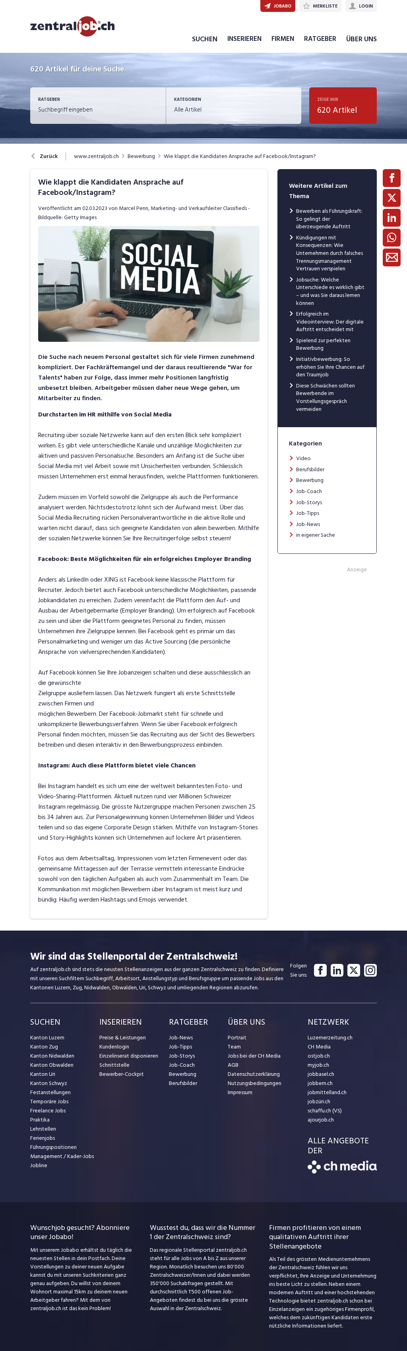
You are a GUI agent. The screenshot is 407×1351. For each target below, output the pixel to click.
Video (303, 458)
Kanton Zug (44, 1046)
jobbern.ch (320, 1083)
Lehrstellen (43, 1128)
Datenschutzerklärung (254, 1074)
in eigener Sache (315, 535)
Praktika (40, 1119)
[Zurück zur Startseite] (342, 1171)
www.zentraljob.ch (96, 156)
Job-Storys (309, 502)
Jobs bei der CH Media (254, 1055)
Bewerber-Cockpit (121, 1074)
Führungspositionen (53, 1147)
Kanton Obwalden (52, 1065)
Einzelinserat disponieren (128, 1055)
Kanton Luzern (47, 1037)
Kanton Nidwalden (52, 1055)
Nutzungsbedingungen (254, 1083)
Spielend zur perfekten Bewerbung (323, 344)
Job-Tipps (307, 513)
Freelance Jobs (48, 1110)
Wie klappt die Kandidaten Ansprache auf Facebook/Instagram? (240, 156)
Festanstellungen (50, 1092)
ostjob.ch (319, 1055)
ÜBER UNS (361, 39)
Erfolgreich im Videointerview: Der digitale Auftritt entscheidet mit (330, 321)
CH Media (319, 1046)
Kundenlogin (114, 1046)
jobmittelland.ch (327, 1092)
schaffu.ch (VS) (325, 1110)
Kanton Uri (42, 1074)
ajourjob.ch (321, 1119)
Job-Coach (309, 491)
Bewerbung (141, 156)
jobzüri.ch (319, 1101)
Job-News (308, 524)
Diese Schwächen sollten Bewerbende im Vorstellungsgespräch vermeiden (325, 397)
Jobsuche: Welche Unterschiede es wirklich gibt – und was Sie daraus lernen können (330, 291)
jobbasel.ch (321, 1074)
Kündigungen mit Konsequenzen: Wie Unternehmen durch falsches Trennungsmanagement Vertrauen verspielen (329, 253)
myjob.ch (318, 1065)
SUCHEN (204, 39)
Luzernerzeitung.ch (330, 1037)
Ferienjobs (42, 1138)
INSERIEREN (244, 38)
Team (234, 1046)
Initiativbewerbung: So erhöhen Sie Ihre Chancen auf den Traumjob (330, 367)
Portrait (237, 1037)
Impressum (240, 1092)
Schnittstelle (114, 1065)
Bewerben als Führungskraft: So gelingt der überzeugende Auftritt (329, 218)
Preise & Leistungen (122, 1037)
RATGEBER (320, 38)
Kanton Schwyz (48, 1083)
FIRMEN (282, 38)
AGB (233, 1065)
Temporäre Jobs (49, 1101)
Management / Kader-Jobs (62, 1156)
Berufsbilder (310, 469)
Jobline (38, 1165)
